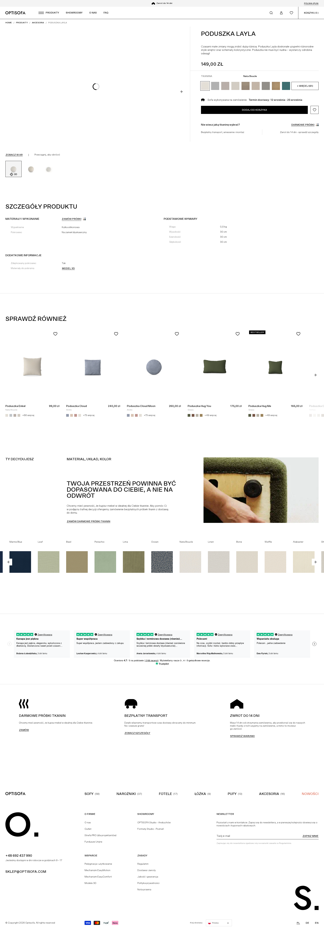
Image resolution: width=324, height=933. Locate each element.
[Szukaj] (271, 12)
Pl (298, 923)
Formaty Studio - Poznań (150, 829)
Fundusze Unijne (93, 841)
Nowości (310, 793)
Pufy (232, 793)
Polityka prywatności (148, 883)
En (316, 923)
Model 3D (68, 268)
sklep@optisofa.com (25, 872)
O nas (88, 822)
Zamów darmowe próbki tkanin (88, 521)
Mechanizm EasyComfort (98, 876)
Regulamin (142, 863)
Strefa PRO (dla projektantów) (100, 835)
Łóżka (200, 793)
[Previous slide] (8, 562)
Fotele (165, 793)
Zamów (24, 730)
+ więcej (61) (305, 86)
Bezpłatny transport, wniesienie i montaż (222, 132)
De (307, 923)
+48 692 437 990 (18, 856)
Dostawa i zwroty (146, 870)
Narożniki (126, 793)
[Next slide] (181, 92)
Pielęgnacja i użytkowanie (98, 863)
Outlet (88, 829)
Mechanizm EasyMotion (97, 870)
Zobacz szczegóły (137, 733)
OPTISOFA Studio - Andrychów (154, 822)
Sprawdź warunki (242, 736)
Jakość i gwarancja (147, 876)
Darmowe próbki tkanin (164, 3)
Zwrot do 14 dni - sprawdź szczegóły (299, 132)
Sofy (89, 793)
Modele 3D (90, 883)
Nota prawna (144, 889)
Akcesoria (269, 793)
